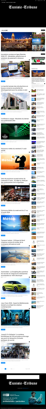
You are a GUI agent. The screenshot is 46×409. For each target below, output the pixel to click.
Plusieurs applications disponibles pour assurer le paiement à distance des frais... (41, 133)
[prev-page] (2, 369)
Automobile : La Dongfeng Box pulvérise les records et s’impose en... (41, 181)
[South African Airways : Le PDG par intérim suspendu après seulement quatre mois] (34, 272)
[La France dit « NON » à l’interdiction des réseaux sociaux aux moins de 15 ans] (34, 293)
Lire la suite (3, 81)
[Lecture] (32, 63)
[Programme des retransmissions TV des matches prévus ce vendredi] (34, 125)
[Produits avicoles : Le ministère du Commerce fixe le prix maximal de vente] (34, 211)
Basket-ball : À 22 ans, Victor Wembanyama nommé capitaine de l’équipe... (41, 112)
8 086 (11, 368)
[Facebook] (37, 0)
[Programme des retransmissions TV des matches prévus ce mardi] (34, 276)
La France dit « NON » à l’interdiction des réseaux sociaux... (40, 293)
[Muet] (42, 63)
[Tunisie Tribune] (23, 7)
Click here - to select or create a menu (9, 2)
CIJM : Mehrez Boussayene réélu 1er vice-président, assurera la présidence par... (41, 142)
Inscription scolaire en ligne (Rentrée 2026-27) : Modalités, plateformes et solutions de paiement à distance (13, 56)
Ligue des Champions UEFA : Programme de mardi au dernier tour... (41, 285)
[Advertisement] (23, 377)
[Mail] (41, 0)
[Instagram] (38, 0)
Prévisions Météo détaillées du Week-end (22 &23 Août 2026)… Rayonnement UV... (41, 99)
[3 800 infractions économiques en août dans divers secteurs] (34, 129)
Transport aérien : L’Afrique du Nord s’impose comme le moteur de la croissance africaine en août (13, 242)
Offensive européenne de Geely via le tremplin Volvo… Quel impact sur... (41, 216)
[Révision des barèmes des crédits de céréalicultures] (34, 237)
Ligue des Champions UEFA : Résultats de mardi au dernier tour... (40, 241)
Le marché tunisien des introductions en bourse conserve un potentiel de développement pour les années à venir (14, 88)
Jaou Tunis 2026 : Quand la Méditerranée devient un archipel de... (41, 185)
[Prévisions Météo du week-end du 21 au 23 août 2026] (15, 223)
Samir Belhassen (3, 59)
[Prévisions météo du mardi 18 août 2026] (34, 302)
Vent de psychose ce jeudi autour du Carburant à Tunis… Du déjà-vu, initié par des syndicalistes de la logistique (14, 180)
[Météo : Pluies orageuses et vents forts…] (34, 121)
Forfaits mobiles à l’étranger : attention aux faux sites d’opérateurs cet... (40, 306)
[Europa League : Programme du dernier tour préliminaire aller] (34, 224)
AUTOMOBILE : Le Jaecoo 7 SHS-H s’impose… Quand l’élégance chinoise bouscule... (41, 198)
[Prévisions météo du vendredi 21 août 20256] (15, 161)
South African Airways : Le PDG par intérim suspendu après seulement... (40, 272)
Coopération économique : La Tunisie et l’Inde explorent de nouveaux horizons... (40, 103)
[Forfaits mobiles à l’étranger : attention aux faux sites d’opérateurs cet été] (34, 306)
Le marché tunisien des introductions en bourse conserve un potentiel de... (40, 155)
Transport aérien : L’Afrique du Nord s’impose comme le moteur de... (41, 177)
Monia (2, 91)
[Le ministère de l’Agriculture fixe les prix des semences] (34, 298)
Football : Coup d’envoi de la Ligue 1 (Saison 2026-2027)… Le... (40, 90)
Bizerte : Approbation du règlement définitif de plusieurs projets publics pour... (40, 146)
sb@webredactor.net (25, 388)
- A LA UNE (5, 28)
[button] (35, 0)
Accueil (2, 28)
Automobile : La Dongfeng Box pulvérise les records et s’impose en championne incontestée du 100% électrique (14, 273)
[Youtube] (44, 0)
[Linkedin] (40, 0)
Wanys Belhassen (3, 122)
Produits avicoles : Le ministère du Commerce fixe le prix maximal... (41, 211)
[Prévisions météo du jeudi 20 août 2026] (34, 229)
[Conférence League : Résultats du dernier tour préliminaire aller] (15, 131)
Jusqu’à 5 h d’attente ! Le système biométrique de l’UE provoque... (40, 190)
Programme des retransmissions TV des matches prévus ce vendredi (41, 125)
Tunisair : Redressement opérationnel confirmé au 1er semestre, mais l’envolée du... (40, 280)
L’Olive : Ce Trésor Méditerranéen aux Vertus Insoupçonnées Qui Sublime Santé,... (41, 267)
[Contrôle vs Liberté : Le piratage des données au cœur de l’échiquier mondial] (34, 203)
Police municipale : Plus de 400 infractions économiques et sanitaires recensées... (40, 254)
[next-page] (14, 369)
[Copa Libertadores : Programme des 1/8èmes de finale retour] (34, 259)
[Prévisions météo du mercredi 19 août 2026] (34, 246)
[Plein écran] (43, 63)
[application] (38, 61)
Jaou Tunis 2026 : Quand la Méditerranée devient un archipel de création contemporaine (15, 305)
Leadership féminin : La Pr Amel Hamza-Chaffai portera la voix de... (41, 289)
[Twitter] (43, 0)
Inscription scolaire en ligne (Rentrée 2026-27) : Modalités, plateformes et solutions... (40, 151)
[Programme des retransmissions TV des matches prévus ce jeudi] (34, 194)
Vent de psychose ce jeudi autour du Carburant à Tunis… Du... (40, 168)
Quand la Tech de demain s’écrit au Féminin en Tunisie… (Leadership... (41, 220)
